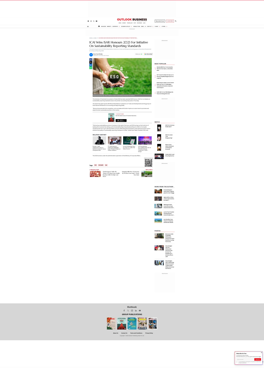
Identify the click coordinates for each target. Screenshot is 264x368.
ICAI (95, 165)
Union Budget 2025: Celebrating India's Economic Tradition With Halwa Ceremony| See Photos (169, 264)
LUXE (144, 23)
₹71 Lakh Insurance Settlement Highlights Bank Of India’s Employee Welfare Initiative (114, 148)
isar (106, 165)
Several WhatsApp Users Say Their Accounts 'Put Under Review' (129, 148)
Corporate (115, 26)
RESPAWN (139, 23)
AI (145, 26)
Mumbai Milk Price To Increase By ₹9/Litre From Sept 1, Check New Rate (165, 68)
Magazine (103, 26)
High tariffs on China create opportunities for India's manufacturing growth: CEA (169, 199)
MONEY (124, 23)
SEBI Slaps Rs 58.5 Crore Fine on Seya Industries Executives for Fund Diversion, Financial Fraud (169, 206)
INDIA (120, 23)
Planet (156, 26)
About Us (115, 333)
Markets (109, 26)
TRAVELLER (130, 23)
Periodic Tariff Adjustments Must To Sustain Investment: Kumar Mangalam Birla (99, 148)
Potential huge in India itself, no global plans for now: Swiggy (169, 191)
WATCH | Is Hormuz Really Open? (169, 125)
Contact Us (124, 333)
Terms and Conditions (136, 333)
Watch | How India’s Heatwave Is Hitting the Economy (169, 147)
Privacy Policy (149, 333)
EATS (135, 23)
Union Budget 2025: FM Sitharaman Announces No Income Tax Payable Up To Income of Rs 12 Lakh (169, 251)
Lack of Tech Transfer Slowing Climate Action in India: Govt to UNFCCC (169, 213)
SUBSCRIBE (170, 21)
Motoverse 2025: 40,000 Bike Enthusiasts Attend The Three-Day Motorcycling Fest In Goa (170, 237)
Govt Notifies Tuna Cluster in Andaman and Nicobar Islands (168, 221)
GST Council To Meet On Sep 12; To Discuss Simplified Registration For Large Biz (165, 76)
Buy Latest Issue (160, 21)
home (90, 38)
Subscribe (258, 359)
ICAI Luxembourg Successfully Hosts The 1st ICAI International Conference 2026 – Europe (144, 149)
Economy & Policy (125, 26)
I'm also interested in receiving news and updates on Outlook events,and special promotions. (249, 362)
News (142, 26)
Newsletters (136, 26)
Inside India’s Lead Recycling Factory (169, 155)
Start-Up (149, 26)
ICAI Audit (101, 165)
